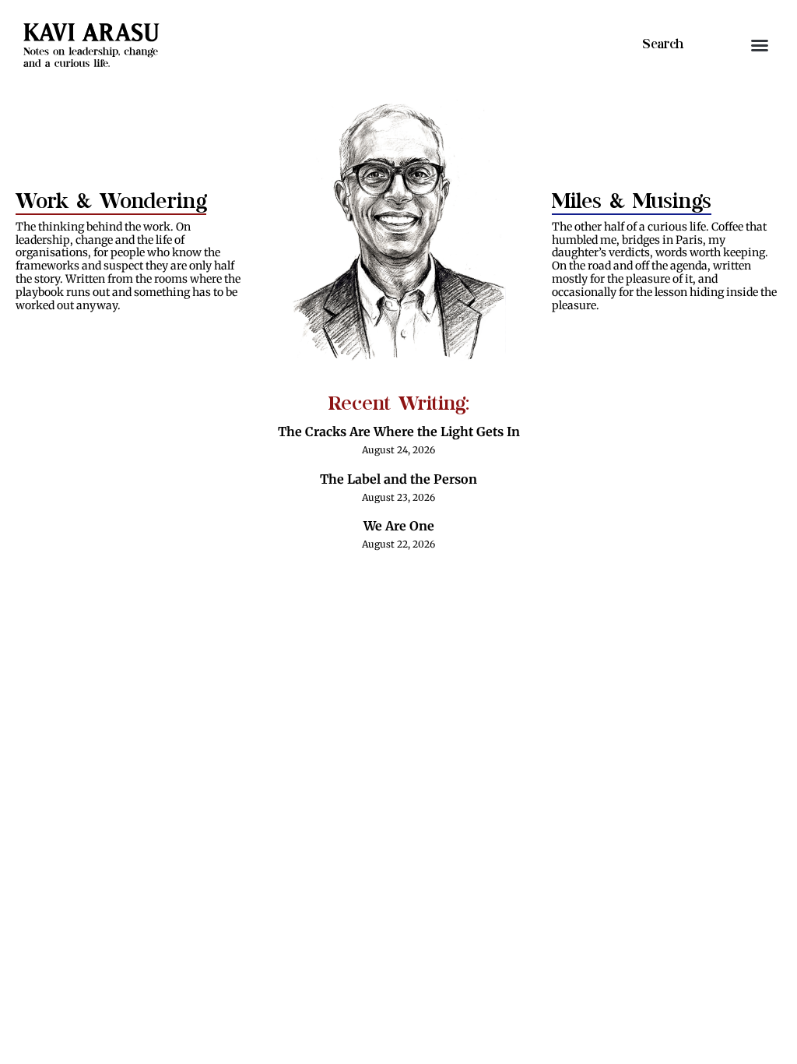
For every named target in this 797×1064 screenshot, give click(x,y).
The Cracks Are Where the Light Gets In (399, 431)
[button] (760, 45)
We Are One (398, 526)
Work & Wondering (111, 201)
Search (662, 44)
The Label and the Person (398, 479)
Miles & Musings (631, 201)
